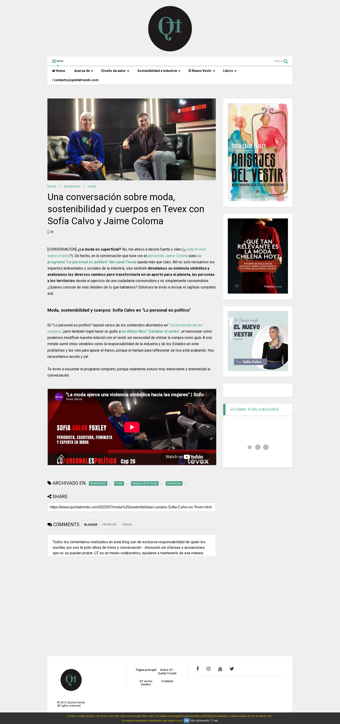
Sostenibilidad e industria (157, 71)
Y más (214, 720)
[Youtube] (220, 669)
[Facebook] (197, 669)
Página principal (146, 670)
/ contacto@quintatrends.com (75, 80)
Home (60, 71)
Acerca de (82, 71)
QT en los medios (145, 683)
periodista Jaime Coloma (168, 256)
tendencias (72, 186)
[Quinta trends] (170, 50)
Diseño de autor (113, 71)
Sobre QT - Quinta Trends (167, 671)
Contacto (167, 681)
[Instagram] (208, 669)
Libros (228, 71)
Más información (199, 720)
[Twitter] (232, 669)
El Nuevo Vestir (200, 71)
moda (92, 186)
